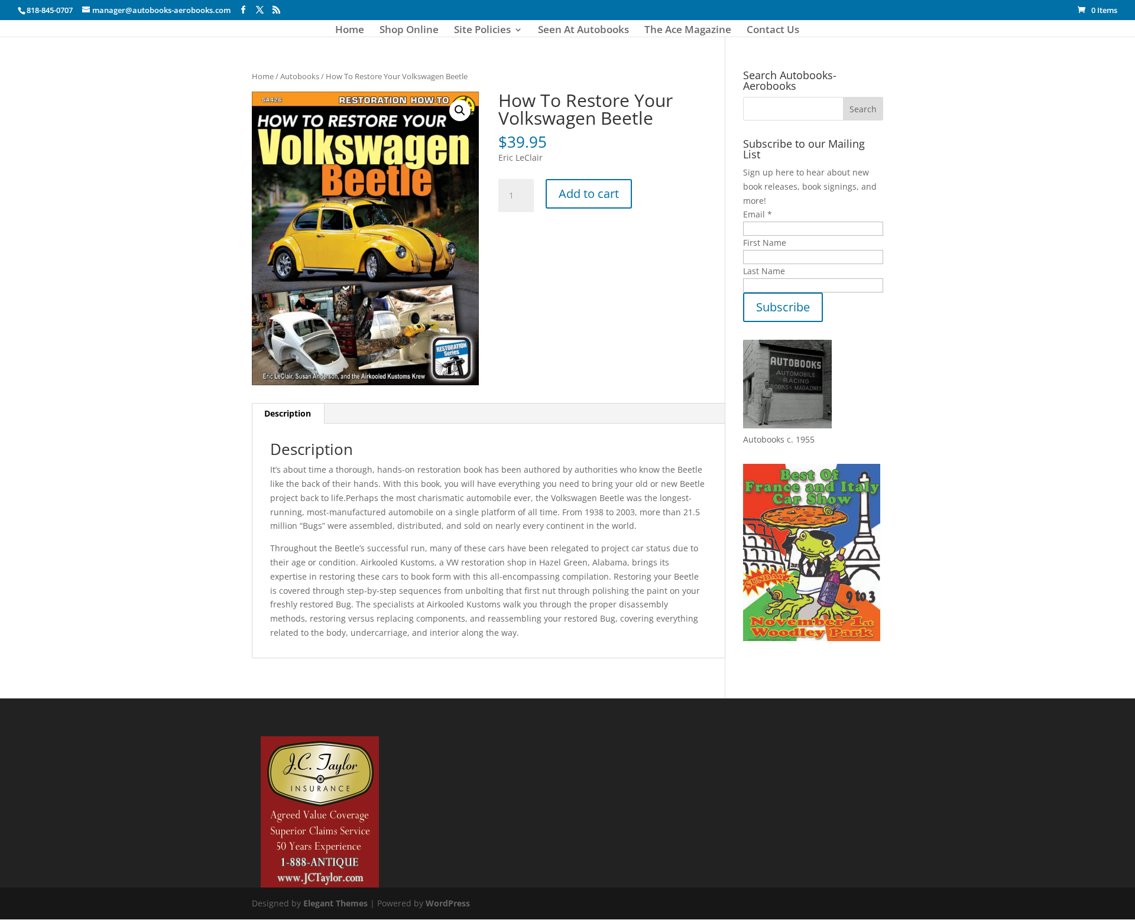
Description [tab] (287, 413)
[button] (460, 110)
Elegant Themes (335, 903)
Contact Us (773, 30)
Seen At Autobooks (583, 30)
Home (349, 30)
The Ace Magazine (687, 30)
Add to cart (589, 193)
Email (757, 214)
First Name (764, 242)
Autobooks (299, 76)
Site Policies (482, 30)
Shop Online (409, 30)
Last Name (764, 271)
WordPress (448, 903)
